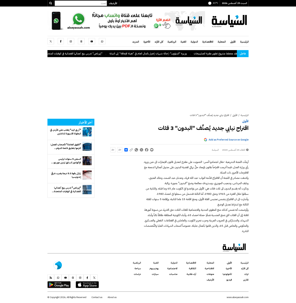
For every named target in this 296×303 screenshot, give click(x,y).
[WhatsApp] (102, 41)
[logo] (229, 20)
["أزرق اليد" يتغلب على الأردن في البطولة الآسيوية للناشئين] (87, 131)
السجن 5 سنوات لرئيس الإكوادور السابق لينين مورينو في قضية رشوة (66, 160)
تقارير (246, 280)
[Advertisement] (148, 88)
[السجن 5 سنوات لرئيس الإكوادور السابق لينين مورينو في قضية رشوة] (87, 160)
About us (112, 297)
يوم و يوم (154, 268)
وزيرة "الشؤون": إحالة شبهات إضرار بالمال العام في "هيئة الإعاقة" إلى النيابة (155, 53)
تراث (246, 274)
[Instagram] (70, 41)
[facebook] (61, 41)
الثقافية (192, 268)
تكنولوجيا (227, 274)
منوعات (210, 274)
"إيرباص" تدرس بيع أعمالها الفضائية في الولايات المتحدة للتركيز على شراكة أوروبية (68, 53)
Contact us (96, 297)
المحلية (222, 42)
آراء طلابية (191, 274)
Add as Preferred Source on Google (229, 140)
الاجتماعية (172, 268)
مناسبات (173, 274)
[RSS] (50, 278)
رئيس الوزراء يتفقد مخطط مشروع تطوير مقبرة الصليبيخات (230, 53)
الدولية (194, 42)
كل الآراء (159, 42)
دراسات (137, 274)
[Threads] (81, 41)
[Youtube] (91, 41)
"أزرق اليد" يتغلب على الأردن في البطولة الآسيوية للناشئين (65, 131)
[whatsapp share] (136, 150)
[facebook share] (146, 150)
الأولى (233, 42)
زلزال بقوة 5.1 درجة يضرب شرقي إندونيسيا (66, 175)
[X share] (141, 150)
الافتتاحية (209, 268)
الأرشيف (113, 3)
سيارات (155, 274)
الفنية (183, 42)
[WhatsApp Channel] (126, 20)
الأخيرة (146, 42)
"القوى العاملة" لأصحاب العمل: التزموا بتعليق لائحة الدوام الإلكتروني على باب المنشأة (65, 146)
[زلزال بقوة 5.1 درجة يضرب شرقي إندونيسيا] (87, 175)
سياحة (137, 268)
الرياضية (172, 42)
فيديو (229, 280)
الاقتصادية (207, 42)
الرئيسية (244, 42)
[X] (50, 41)
